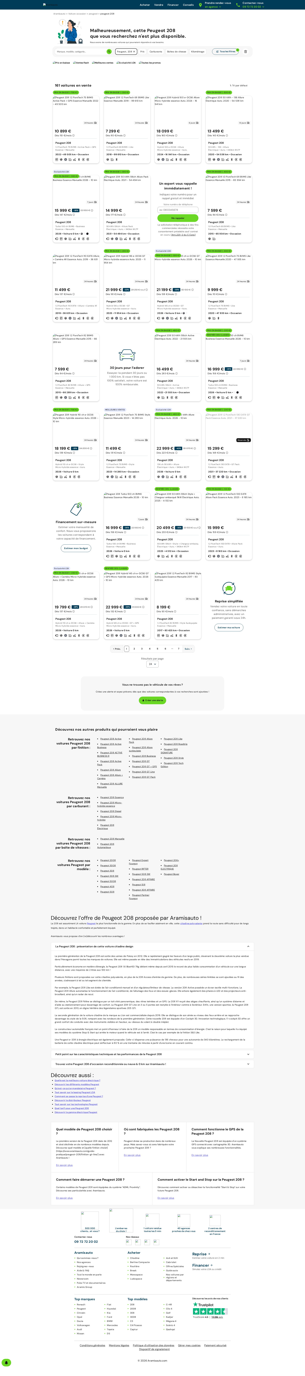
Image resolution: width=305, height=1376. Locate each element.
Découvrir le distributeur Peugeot (73, 1100)
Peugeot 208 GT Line (143, 771)
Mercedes (112, 1325)
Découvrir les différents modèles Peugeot (77, 1084)
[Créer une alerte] (6, 1362)
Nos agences (84, 1262)
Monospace (136, 1274)
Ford (109, 1317)
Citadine (134, 1258)
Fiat (109, 1304)
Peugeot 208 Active (111, 738)
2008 (133, 1308)
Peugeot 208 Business (144, 756)
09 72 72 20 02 (86, 1242)
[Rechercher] (109, 51)
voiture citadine (94, 1015)
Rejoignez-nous (85, 1266)
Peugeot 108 (138, 884)
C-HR (169, 1304)
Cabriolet (171, 1262)
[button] (134, 51)
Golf (168, 1312)
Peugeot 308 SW (109, 876)
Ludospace (136, 1278)
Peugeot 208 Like (173, 738)
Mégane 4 (171, 1321)
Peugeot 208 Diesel (110, 811)
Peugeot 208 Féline (79, 1001)
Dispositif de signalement (154, 1349)
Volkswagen (83, 1325)
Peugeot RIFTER (140, 868)
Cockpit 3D (191, 1018)
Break (133, 1270)
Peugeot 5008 (108, 881)
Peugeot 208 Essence (112, 797)
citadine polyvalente (191, 923)
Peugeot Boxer (171, 874)
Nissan (80, 1333)
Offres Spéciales (175, 1266)
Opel (79, 1317)
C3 (131, 1321)
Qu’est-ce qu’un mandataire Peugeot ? (75, 1088)
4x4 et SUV (172, 1258)
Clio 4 (169, 1308)
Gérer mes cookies (189, 1345)
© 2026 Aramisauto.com (152, 1360)
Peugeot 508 (107, 891)
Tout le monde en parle (89, 1274)
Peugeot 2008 (108, 860)
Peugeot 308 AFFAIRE (143, 889)
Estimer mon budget (76, 548)
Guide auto (172, 1270)
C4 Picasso (136, 1325)
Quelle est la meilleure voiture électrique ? (77, 1080)
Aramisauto (59, 13)
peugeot (93, 13)
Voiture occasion (77, 13)
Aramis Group (84, 1287)
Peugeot (91, 923)
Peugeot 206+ (171, 860)
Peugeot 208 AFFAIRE (143, 879)
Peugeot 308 (107, 870)
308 (132, 1312)
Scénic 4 (170, 1325)
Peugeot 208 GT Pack (144, 777)
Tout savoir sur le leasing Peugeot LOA (75, 1092)
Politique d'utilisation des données (153, 1345)
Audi (79, 1329)
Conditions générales (92, 1345)
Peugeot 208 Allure (110, 769)
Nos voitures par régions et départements (175, 1277)
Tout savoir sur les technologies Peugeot (76, 1104)
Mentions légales (119, 1345)
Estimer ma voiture (229, 627)
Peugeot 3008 (108, 865)
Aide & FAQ (83, 1270)
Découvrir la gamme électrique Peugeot (76, 1112)
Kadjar (169, 1317)
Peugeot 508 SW (141, 874)
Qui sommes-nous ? (87, 1258)
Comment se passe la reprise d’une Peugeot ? (79, 1096)
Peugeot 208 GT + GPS (144, 766)
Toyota (110, 1329)
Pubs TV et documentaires (91, 1282)
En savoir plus (64, 1165)
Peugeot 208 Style (174, 757)
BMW (110, 1321)
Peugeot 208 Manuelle (112, 838)
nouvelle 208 (159, 1018)
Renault (81, 1304)
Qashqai (170, 1329)
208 (132, 1304)
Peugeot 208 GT (141, 761)
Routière (134, 1266)
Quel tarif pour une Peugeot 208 (72, 1108)
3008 (133, 1317)
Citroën (81, 1312)
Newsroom (82, 1278)
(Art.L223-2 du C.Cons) (183, 234)
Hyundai (111, 1308)
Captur (134, 1329)
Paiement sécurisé (215, 1345)
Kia (108, 1312)
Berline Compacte (140, 1262)
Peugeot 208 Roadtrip (175, 744)
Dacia (80, 1321)
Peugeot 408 (107, 886)
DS (108, 1333)
